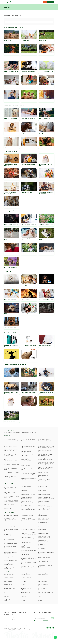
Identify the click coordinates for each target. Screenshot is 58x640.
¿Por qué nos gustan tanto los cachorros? (10, 439)
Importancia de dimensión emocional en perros (28, 473)
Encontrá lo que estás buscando (12, 19)
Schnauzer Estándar (41, 595)
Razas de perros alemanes (42, 581)
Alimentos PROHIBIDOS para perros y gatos (28, 452)
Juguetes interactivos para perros (26, 557)
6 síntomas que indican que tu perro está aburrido (11, 477)
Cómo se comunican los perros (26, 542)
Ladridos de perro (24, 490)
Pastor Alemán (23, 595)
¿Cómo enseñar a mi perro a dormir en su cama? (11, 542)
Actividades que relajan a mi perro (26, 528)
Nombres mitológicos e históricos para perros (28, 573)
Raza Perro (6, 579)
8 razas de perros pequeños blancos (9, 588)
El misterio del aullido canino (25, 465)
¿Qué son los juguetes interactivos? (9, 563)
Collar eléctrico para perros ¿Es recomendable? (28, 529)
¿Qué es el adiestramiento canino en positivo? (11, 500)
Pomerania (22, 599)
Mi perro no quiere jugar (42, 530)
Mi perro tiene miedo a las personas (44, 497)
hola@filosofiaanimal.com (8, 626)
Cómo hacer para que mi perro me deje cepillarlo (28, 534)
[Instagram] (47, 628)
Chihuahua (5, 597)
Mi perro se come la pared (42, 490)
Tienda (44, 1)
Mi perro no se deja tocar (42, 489)
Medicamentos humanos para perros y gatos (45, 459)
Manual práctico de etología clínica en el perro (45, 456)
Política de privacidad (7, 625)
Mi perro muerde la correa (42, 487)
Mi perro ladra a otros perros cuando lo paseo (28, 494)
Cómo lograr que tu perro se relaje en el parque (28, 538)
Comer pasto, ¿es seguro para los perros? (27, 456)
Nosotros (21, 1)
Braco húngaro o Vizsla (7, 593)
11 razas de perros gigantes (8, 581)
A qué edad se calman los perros (9, 505)
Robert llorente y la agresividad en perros (44, 508)
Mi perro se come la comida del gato (44, 537)
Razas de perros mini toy (42, 589)
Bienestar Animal (7, 444)
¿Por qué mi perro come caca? (8, 556)
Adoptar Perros (7, 435)
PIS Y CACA (40, 551)
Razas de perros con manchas (43, 585)
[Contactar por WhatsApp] (55, 637)
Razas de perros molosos (42, 591)
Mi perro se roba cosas (41, 540)
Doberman (5, 600)
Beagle (5, 589)
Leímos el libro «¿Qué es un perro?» (44, 451)
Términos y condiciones (15, 625)
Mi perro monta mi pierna (42, 528)
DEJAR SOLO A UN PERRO (25, 547)
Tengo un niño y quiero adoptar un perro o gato (45, 442)
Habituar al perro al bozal (25, 551)
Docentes (13, 616)
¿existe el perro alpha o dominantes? (9, 493)
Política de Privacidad (45, 620)
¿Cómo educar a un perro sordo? (9, 539)
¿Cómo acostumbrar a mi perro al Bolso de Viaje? (11, 526)
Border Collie (6, 591)
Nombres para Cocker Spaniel (25, 574)
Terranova (39, 596)
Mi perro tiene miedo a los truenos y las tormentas (46, 498)
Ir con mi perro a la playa (25, 554)
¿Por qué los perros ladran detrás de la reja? (10, 495)
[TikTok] (50, 628)
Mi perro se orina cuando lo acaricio (43, 493)
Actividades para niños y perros (26, 526)
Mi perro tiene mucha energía (43, 541)
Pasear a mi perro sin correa (42, 545)
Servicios (5, 617)
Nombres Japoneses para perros (9, 577)
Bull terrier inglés (6, 595)
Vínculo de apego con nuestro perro (44, 567)
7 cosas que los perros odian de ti (9, 479)
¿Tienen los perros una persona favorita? (10, 473)
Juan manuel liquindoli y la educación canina (28, 477)
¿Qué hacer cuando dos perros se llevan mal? (11, 501)
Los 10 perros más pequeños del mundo (27, 589)
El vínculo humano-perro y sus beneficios (44, 439)
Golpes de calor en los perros (25, 470)
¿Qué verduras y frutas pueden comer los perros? (11, 472)
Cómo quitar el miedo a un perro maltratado (11, 509)
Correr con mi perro (24, 543)
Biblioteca (27, 1)
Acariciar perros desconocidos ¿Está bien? (10, 567)
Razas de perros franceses (42, 588)
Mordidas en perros (41, 505)
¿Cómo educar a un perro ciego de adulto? (10, 538)
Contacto (32, 1)
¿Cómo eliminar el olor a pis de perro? (9, 540)
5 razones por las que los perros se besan (10, 476)
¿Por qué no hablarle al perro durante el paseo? (11, 557)
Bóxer (4, 592)
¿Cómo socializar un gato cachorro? (9, 518)
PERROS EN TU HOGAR (42, 549)
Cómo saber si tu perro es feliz (26, 460)
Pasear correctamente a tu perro (43, 547)
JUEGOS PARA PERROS (25, 555)
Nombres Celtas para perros (8, 575)
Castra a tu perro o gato (25, 455)
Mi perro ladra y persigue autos (26, 501)
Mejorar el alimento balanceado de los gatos (45, 514)
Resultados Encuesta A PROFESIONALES (45, 471)
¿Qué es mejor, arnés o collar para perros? (10, 560)
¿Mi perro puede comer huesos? (9, 456)
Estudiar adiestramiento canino (26, 486)
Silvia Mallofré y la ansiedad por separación (45, 560)
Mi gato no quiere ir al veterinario (43, 518)
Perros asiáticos (23, 596)
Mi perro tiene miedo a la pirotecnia (44, 494)
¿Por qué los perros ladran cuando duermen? (11, 460)
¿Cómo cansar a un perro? (8, 534)
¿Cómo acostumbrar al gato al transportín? (10, 514)
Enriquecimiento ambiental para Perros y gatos (28, 550)
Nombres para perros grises (42, 573)
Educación (15, 1)
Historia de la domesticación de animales (44, 440)
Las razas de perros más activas (26, 588)
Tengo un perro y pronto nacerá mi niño (44, 561)
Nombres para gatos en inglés (43, 519)
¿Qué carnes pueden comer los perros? (10, 467)
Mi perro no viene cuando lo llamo (43, 532)
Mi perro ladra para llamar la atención (26, 498)
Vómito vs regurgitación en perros (43, 480)
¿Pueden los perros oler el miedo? (9, 465)
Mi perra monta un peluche (25, 563)
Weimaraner (40, 600)
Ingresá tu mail (36, 616)
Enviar (52, 618)
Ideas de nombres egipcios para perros (10, 573)
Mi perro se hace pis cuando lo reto (43, 491)
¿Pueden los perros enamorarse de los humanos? (11, 464)
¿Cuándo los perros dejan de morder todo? (10, 492)
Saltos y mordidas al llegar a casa (43, 558)
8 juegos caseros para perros (8, 565)
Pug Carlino (23, 600)
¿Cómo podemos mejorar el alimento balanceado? (12, 447)
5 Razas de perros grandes (8, 584)
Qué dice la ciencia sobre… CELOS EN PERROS (45, 506)
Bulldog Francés (6, 596)
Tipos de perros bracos (41, 599)
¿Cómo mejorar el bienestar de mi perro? (10, 446)
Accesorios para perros (7, 568)
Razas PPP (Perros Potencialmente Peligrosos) (46, 592)
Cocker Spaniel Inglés (7, 599)
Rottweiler (40, 593)
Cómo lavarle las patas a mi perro (26, 537)
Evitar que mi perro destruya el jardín (27, 487)
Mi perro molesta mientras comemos (44, 526)
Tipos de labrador (41, 597)
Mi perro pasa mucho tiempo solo (43, 533)
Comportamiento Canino (9, 483)
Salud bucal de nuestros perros (43, 475)
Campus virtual (51, 1)
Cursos (5, 616)
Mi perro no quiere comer (42, 529)
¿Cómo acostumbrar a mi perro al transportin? (11, 528)
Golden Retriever (23, 581)
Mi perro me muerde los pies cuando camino (28, 509)
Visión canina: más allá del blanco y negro (44, 479)
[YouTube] (53, 628)
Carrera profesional (6, 614)
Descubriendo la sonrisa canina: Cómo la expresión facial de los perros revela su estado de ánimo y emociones (29, 463)
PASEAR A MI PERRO (41, 544)
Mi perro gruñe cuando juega (25, 491)
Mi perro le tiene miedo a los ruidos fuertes (28, 502)
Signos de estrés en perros (42, 476)
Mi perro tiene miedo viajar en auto (43, 501)
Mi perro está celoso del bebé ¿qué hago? (27, 566)
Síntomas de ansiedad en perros (43, 509)
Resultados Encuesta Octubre (43, 472)
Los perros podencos (24, 593)
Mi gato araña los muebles (42, 515)
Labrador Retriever (24, 585)
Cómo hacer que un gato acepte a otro (27, 518)
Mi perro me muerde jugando (25, 508)
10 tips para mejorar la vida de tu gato (27, 515)
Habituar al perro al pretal (25, 553)
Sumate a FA (14, 619)
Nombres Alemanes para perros (9, 574)
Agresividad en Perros (7, 508)
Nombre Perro (7, 571)
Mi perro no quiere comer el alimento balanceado (46, 462)
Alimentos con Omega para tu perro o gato (28, 451)
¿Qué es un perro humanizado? (9, 561)
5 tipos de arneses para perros (8, 564)
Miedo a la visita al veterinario (43, 502)
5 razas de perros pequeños (8, 585)
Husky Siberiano (23, 584)
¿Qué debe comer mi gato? (25, 514)
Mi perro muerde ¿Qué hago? (43, 486)
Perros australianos (24, 597)
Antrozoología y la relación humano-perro (27, 454)
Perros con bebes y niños (42, 548)
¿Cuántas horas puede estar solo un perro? (10, 551)
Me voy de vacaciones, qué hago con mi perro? (28, 562)
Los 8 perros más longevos (25, 592)
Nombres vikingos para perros (43, 574)
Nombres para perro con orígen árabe (27, 575)
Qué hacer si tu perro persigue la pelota (44, 557)
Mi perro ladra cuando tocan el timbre (27, 497)
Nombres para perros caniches (26, 577)
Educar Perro (6, 525)
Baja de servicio (33, 625)
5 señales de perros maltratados (9, 504)
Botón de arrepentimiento (25, 625)
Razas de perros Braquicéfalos (43, 584)
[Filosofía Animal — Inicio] (7, 2)
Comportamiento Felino (9, 512)
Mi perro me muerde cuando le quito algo (27, 506)
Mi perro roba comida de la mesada (44, 536)
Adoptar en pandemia (24, 441)
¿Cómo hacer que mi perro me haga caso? (10, 543)
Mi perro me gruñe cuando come (26, 505)
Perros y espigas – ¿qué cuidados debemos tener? (46, 469)
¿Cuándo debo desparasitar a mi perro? (10, 451)
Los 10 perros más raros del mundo (26, 591)
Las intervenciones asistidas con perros (44, 450)
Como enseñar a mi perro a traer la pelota (27, 530)
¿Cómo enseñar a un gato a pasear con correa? (11, 515)
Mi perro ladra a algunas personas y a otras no (28, 493)
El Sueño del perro (24, 466)
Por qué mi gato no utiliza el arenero (44, 522)
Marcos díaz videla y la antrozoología (44, 458)
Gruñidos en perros (24, 489)
